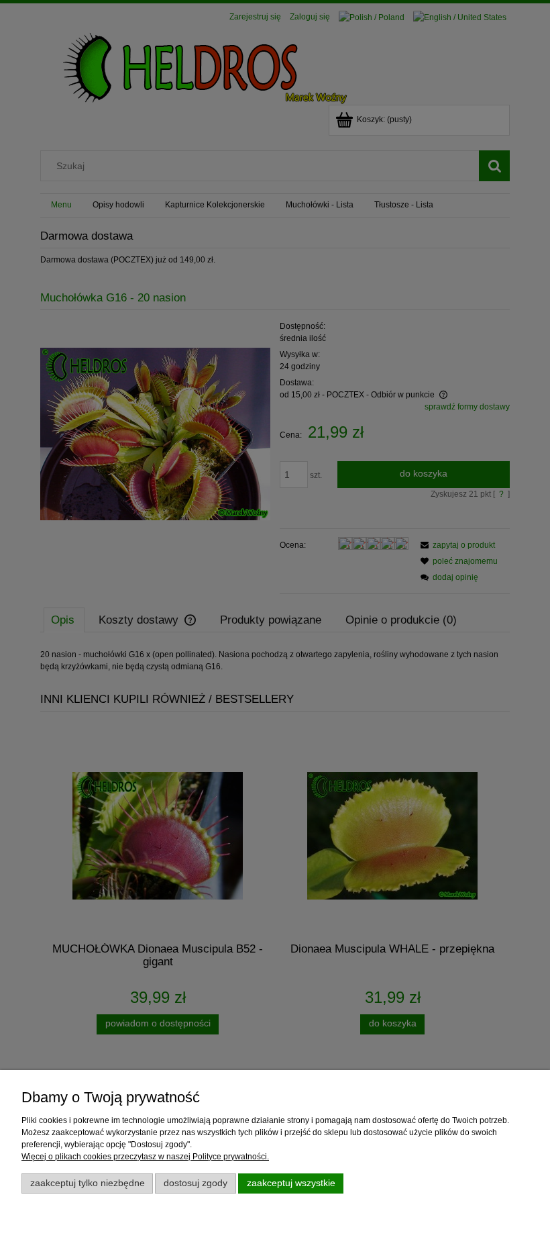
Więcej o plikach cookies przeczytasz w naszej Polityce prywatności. (145, 1156)
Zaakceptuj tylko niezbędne (87, 1183)
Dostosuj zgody (195, 1183)
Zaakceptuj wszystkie (291, 1183)
